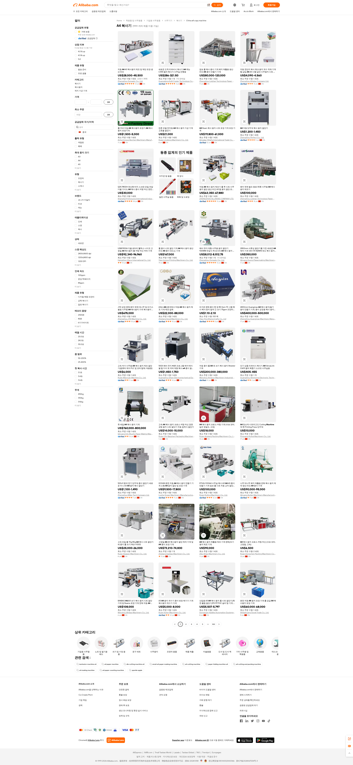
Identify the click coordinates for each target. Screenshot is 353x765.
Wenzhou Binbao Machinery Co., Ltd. (133, 612)
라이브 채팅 (204, 695)
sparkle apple (137, 670)
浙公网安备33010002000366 (221, 761)
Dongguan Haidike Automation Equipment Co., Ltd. (217, 612)
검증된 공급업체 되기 (249, 705)
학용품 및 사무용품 (134, 20)
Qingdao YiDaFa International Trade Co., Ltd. (217, 140)
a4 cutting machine (192, 664)
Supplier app (178, 740)
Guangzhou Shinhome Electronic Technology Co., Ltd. (258, 378)
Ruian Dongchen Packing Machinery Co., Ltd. (258, 554)
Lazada (177, 752)
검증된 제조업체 (166, 689)
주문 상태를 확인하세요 (250, 700)
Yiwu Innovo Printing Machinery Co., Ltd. (176, 260)
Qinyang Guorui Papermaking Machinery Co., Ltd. (258, 260)
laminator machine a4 (87, 664)
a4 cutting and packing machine (248, 664)
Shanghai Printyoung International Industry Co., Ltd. (136, 199)
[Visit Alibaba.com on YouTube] (263, 721)
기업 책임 (83, 700)
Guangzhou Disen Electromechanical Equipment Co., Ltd (176, 378)
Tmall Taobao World (163, 752)
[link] (349, 738)
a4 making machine (86, 670)
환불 (201, 705)
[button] (208, 5)
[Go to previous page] (174, 624)
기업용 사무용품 (153, 20)
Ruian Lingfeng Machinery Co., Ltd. (173, 140)
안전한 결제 (124, 689)
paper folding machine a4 (218, 664)
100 (213, 624)
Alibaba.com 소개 (86, 684)
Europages (216, 752)
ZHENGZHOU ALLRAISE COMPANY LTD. (216, 199)
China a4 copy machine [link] (196, 20)
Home (119, 20)
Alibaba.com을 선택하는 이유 (91, 689)
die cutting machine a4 (135, 664)
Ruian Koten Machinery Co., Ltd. (172, 612)
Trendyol (206, 752)
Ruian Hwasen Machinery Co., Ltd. (132, 554)
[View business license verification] (201, 760)
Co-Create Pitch (86, 695)
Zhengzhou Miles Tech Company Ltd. (133, 495)
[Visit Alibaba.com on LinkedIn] (246, 721)
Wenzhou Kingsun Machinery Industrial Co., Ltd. (217, 378)
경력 (80, 705)
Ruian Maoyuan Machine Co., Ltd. (132, 378)
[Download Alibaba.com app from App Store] (244, 740)
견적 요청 (163, 695)
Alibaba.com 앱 (202, 740)
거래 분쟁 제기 (205, 700)
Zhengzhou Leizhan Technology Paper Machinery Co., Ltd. (217, 81)
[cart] (244, 5)
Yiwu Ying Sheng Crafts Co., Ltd (212, 319)
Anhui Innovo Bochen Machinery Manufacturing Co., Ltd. (136, 140)
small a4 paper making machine (164, 664)
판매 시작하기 (246, 695)
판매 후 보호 (124, 705)
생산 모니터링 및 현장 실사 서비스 (133, 710)
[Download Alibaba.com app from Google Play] (265, 740)
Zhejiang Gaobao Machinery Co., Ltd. (174, 554)
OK (108, 102)
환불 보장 (123, 695)
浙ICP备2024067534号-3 (247, 761)
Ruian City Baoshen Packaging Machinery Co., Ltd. (176, 436)
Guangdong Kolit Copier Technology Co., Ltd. (176, 81)
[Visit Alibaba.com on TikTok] (269, 721)
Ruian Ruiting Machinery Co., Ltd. (213, 495)
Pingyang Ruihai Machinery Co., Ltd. (255, 436)
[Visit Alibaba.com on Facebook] (241, 721)
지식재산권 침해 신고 (208, 710)
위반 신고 (203, 716)
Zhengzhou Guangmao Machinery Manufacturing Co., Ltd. (258, 319)
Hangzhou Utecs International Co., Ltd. (134, 260)
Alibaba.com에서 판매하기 (251, 689)
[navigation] (94, 323)
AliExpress (137, 752)
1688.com (148, 752)
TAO (198, 752)
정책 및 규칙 (124, 716)
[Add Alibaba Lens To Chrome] (116, 740)
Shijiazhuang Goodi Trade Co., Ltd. (254, 612)
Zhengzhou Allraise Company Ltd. (254, 81)
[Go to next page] (218, 624)
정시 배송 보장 (125, 700)
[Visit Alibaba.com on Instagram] (258, 721)
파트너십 (243, 710)
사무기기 (168, 20)
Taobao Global (188, 752)
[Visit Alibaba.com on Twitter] (252, 721)
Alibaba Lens (94, 740)
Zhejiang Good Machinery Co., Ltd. (173, 319)
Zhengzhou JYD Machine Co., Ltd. (132, 319)
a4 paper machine (111, 664)
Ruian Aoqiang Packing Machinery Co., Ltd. (217, 436)
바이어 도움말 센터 (207, 689)
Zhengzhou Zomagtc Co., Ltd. (130, 81)
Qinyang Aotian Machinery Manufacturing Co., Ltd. (258, 495)
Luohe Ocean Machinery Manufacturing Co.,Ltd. (176, 495)
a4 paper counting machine (113, 670)
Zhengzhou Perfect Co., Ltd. (252, 137)
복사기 (179, 20)
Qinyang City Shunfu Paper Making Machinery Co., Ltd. (136, 434)
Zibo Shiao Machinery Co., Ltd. (212, 554)
